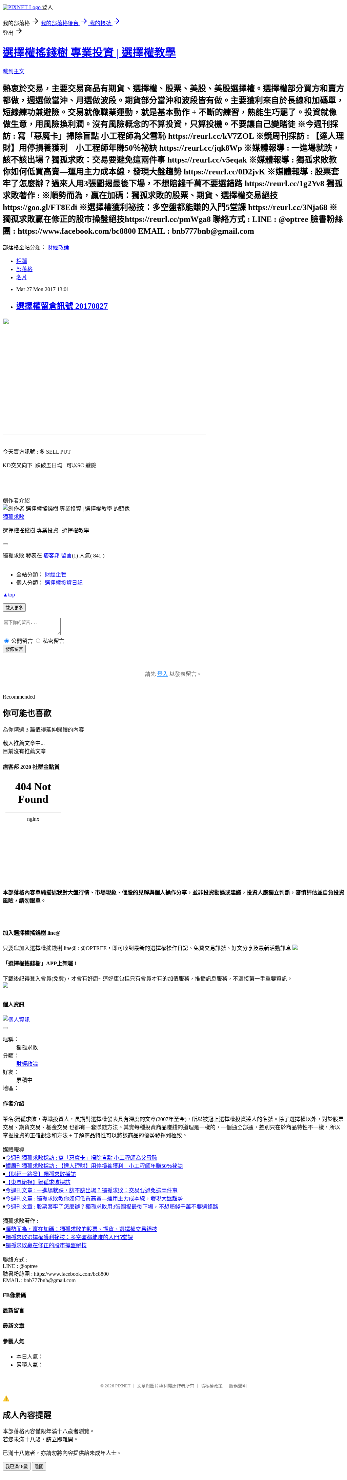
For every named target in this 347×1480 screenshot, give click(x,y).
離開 (39, 1466)
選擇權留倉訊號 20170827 (62, 306)
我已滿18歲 (16, 1466)
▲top (9, 594)
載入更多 (14, 607)
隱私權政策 (212, 1385)
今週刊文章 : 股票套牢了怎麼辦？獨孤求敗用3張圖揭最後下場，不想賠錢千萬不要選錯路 (111, 1207)
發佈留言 (14, 649)
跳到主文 (13, 71)
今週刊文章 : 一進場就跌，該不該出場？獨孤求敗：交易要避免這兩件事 (91, 1190)
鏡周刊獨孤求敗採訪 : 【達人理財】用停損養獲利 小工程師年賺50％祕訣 (94, 1166)
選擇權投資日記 (64, 583)
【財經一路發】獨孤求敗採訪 (40, 1174)
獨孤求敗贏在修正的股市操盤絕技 (46, 1245)
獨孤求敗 (13, 517)
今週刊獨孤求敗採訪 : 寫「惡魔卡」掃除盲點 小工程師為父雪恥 (81, 1158)
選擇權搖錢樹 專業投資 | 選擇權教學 (89, 52)
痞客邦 (51, 555)
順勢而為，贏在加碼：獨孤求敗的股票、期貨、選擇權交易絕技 (81, 1229)
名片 (21, 277)
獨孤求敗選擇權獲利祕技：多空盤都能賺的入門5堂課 (69, 1237)
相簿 (21, 261)
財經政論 (58, 247)
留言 (66, 555)
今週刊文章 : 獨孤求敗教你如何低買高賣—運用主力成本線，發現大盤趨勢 (94, 1198)
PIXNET (122, 1385)
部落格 (24, 269)
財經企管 (55, 574)
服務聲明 (238, 1385)
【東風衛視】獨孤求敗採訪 (37, 1182)
